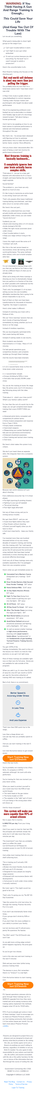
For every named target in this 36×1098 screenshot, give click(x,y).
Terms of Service (21, 1084)
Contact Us (21, 1082)
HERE (6, 1026)
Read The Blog (9, 1082)
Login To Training (18, 1088)
